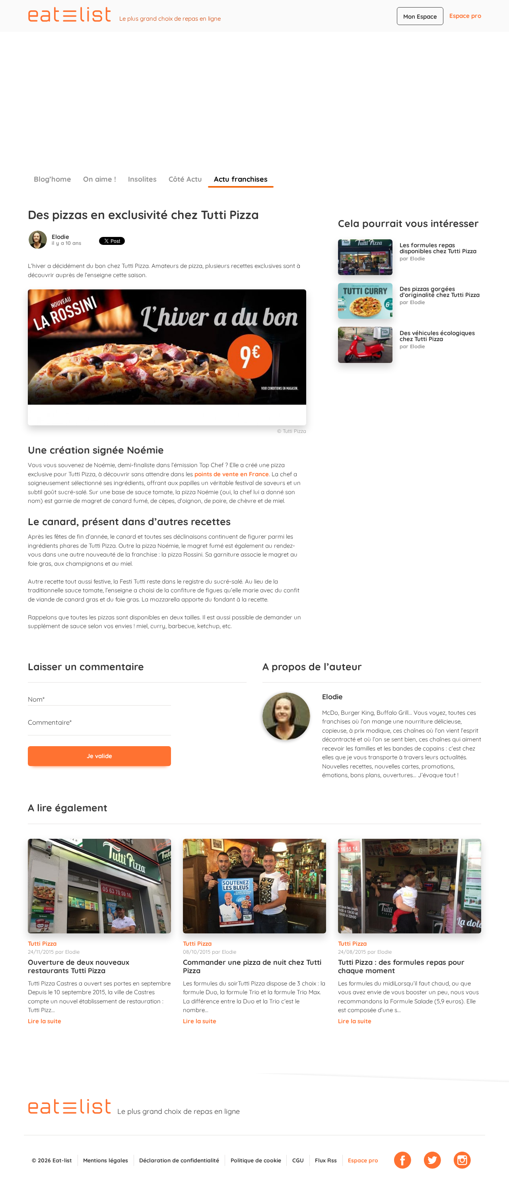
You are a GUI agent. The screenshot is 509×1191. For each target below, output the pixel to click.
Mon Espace (420, 16)
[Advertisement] (254, 91)
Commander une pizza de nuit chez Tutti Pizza (252, 967)
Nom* (36, 699)
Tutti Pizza (42, 943)
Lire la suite (44, 1021)
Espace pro (465, 15)
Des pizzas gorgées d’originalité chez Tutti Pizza (440, 292)
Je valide (99, 756)
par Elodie (412, 258)
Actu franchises (241, 179)
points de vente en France (231, 474)
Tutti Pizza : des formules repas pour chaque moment (401, 967)
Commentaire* (50, 722)
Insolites (142, 179)
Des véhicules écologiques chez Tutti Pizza (437, 336)
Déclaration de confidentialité (179, 1160)
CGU (298, 1160)
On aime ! (99, 179)
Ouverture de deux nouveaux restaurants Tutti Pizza (78, 967)
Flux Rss (326, 1160)
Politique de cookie (256, 1160)
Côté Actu (185, 179)
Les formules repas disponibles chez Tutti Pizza (438, 248)
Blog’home (52, 179)
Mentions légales (105, 1160)
